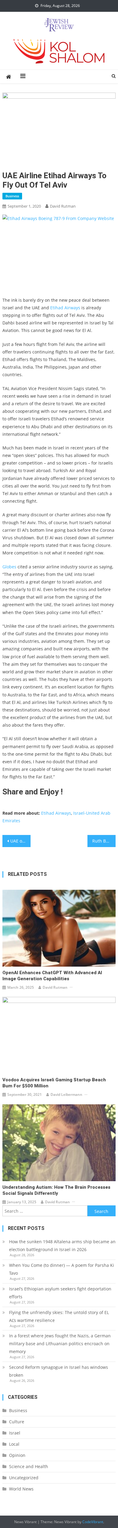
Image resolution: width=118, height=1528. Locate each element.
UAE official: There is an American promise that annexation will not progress (20, 841)
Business (12, 196)
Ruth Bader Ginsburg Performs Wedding (104, 841)
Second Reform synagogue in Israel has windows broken (58, 1371)
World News (21, 1489)
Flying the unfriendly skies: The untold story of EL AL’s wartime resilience (59, 1316)
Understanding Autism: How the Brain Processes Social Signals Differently (56, 1190)
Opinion (17, 1455)
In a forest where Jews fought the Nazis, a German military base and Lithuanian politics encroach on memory (60, 1343)
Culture (16, 1421)
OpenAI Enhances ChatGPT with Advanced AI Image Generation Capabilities (52, 975)
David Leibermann (66, 1094)
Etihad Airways (65, 308)
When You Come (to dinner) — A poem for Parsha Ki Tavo (61, 1269)
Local (14, 1444)
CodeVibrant (92, 1521)
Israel (14, 1433)
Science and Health (28, 1466)
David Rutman (63, 206)
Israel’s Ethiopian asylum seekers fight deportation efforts (60, 1293)
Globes (10, 567)
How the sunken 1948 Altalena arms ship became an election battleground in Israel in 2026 (62, 1245)
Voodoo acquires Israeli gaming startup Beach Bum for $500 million (54, 1083)
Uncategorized (23, 1477)
